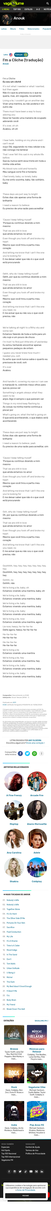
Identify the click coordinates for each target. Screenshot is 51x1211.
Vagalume (13, 3)
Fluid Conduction (14, 932)
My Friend (11, 1005)
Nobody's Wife (13, 900)
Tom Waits (11, 964)
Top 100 (17, 9)
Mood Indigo (12, 950)
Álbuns (13, 29)
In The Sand (12, 955)
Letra (6, 55)
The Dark (11, 982)
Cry (8, 995)
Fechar (25, 1195)
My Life (10, 936)
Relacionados (33, 29)
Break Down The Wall (16, 1009)
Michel (9, 977)
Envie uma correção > (35, 743)
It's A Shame (12, 941)
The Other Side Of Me (16, 918)
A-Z (38, 9)
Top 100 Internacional (10, 1157)
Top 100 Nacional (8, 1154)
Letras (4, 29)
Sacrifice (10, 927)
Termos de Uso (32, 1150)
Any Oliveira (34, 740)
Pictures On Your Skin (16, 923)
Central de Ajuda (33, 1147)
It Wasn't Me (12, 991)
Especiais (5, 1147)
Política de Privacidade (35, 1154)
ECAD (5, 705)
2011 (14, 702)
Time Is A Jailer (13, 945)
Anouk (19, 18)
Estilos (28, 9)
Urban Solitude (13, 968)
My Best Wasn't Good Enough (19, 986)
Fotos (21, 29)
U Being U (11, 973)
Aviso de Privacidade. (26, 1190)
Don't (9, 959)
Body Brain (11, 1000)
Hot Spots (5, 1150)
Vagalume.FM (41, 1021)
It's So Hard (12, 914)
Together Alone (13, 909)
